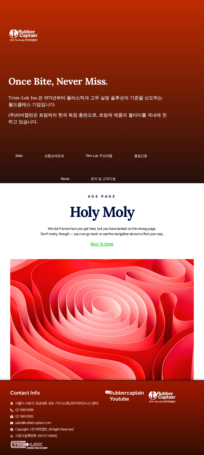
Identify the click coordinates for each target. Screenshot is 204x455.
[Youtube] (107, 392)
